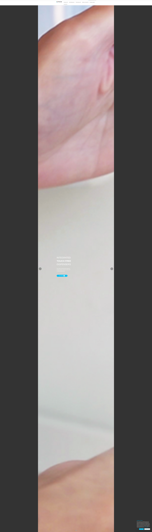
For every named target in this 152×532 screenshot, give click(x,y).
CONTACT (65, 4)
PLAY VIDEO (61, 275)
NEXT (111, 267)
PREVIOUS (40, 267)
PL (94, 0)
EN (88, 0)
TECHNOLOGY (78, 2)
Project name (59, 2)
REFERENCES (71, 2)
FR (92, 0)
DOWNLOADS (92, 2)
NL (91, 0)
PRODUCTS (66, 2)
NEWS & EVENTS (85, 2)
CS (95, 0)
